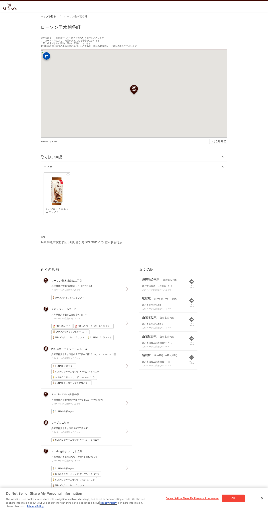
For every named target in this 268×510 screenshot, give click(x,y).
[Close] (262, 498)
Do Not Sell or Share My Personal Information (192, 498)
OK (233, 498)
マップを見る (48, 16)
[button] (134, 157)
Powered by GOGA (49, 141)
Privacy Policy (108, 502)
